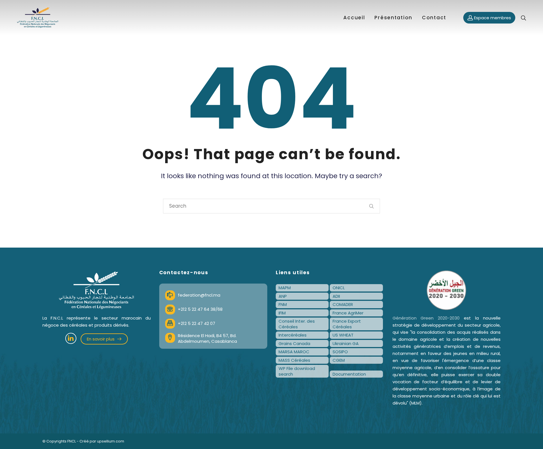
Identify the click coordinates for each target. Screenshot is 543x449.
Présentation (393, 17)
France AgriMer (348, 313)
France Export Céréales (347, 324)
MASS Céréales (294, 360)
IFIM (282, 313)
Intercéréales (293, 335)
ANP (283, 296)
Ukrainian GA (346, 343)
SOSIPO (340, 352)
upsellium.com (110, 441)
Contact (434, 17)
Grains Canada (294, 343)
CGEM (339, 360)
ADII (336, 296)
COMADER (343, 304)
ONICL (339, 288)
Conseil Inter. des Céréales (297, 324)
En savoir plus (101, 339)
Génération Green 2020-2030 (426, 318)
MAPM (285, 288)
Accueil (354, 17)
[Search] (371, 206)
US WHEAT (343, 335)
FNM (283, 304)
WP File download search (297, 371)
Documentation (349, 374)
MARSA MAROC (294, 352)
